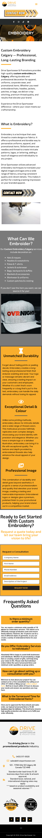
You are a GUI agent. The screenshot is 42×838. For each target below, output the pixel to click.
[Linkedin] (28, 21)
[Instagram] (18, 21)
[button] (36, 4)
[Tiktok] (23, 21)
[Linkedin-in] (29, 819)
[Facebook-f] (13, 21)
